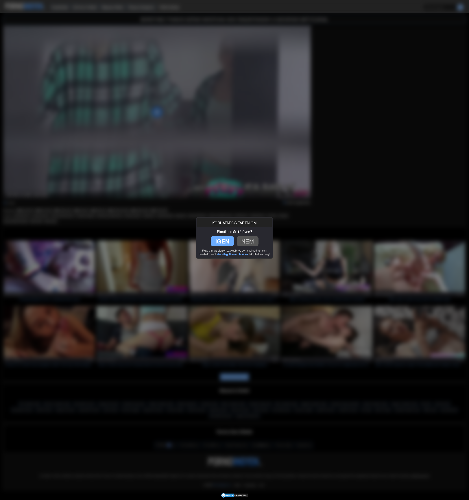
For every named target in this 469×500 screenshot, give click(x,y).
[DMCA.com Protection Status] (234, 495)
